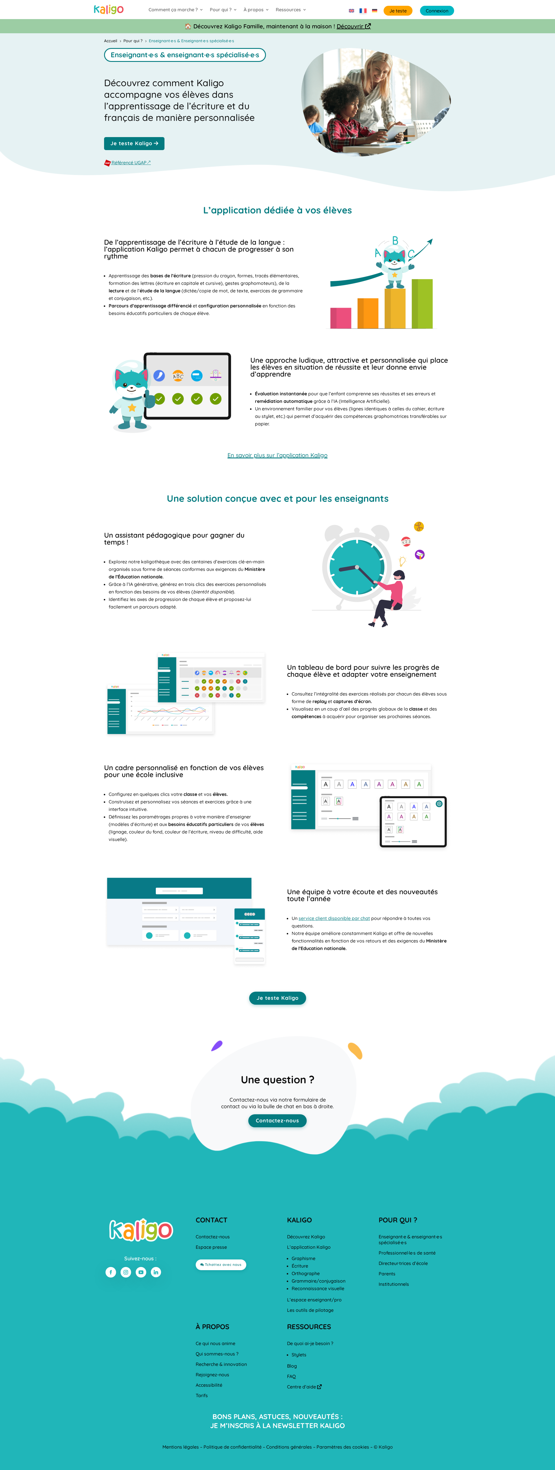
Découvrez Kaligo (306, 1237)
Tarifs (202, 1395)
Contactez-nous (277, 1120)
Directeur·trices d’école (403, 1263)
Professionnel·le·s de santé (407, 1253)
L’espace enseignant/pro (314, 1300)
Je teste (398, 11)
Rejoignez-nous (212, 1374)
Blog (292, 1366)
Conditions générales (289, 1447)
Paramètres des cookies (343, 1447)
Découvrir (354, 26)
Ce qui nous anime (215, 1343)
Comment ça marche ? (173, 10)
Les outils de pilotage (310, 1310)
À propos (254, 10)
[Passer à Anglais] (351, 11)
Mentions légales (180, 1447)
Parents (387, 1274)
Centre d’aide (304, 1387)
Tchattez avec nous (223, 1264)
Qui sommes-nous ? (217, 1354)
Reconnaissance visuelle (318, 1288)
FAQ (291, 1376)
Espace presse (211, 1247)
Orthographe (306, 1273)
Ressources (288, 10)
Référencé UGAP (129, 162)
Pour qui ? (221, 10)
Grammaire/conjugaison (318, 1281)
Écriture (300, 1266)
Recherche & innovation (221, 1364)
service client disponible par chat (334, 918)
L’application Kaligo (309, 1247)
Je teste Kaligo (131, 143)
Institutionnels (394, 1284)
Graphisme (303, 1258)
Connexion (437, 11)
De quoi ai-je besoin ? (310, 1343)
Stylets (299, 1355)
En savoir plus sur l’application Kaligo (277, 455)
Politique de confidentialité (233, 1447)
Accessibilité (209, 1385)
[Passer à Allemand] (374, 11)
